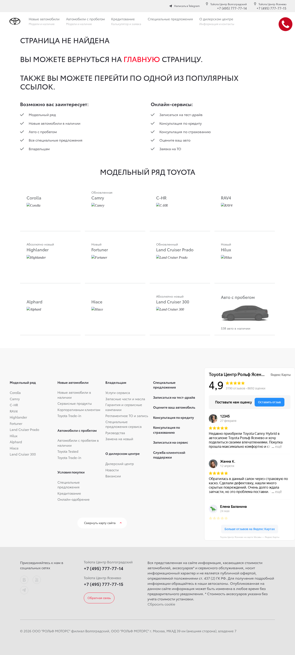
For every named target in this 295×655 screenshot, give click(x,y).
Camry (15, 398)
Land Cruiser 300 (23, 454)
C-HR (14, 404)
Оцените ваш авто (174, 139)
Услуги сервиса (117, 392)
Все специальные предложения (55, 139)
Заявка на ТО (170, 148)
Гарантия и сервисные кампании (123, 407)
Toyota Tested (67, 451)
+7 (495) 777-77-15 (271, 8)
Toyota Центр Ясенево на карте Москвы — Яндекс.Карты (249, 537)
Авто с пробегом (43, 131)
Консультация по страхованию (185, 131)
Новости (112, 469)
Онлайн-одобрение (73, 499)
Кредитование (69, 493)
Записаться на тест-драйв (181, 114)
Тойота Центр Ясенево (272, 4)
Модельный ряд (42, 114)
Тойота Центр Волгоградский (228, 4)
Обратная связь (99, 598)
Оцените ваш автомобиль (174, 407)
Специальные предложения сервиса (123, 424)
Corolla (15, 392)
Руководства (115, 432)
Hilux (13, 435)
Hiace (14, 448)
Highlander (18, 417)
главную (142, 58)
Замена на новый (119, 438)
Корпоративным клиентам (78, 409)
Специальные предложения (68, 484)
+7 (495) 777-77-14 (232, 8)
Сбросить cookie (161, 603)
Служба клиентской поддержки (169, 455)
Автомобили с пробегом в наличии (78, 443)
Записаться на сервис (170, 442)
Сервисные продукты (74, 403)
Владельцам (39, 148)
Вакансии (113, 475)
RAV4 (14, 411)
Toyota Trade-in (69, 415)
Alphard (16, 441)
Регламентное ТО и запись (126, 415)
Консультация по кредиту (180, 123)
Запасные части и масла (125, 398)
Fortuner (16, 423)
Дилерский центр (119, 463)
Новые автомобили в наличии (54, 123)
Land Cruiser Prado (24, 429)
